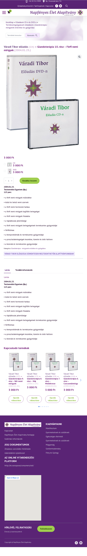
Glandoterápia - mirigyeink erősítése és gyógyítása (27, 26)
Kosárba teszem (29, 180)
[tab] (7, 270)
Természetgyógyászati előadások (19, 25)
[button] (81, 380)
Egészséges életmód (54, 436)
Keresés (30, 35)
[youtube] (60, 5)
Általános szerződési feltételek (18, 449)
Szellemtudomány (53, 448)
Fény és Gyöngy (52, 453)
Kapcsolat (49, 6)
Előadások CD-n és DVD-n (26, 22)
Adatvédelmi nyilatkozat (15, 453)
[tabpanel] (43, 308)
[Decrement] (5, 180)
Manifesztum (51, 428)
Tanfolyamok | (39, 6)
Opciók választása (16, 399)
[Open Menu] (4, 12)
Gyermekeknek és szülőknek (57, 432)
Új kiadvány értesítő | (25, 6)
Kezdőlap (9, 22)
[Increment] (11, 180)
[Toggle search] (67, 6)
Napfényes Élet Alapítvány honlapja (19, 435)
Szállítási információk (13, 439)
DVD (14, 170)
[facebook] (56, 5)
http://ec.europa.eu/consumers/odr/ (19, 465)
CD (14, 163)
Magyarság (50, 444)
